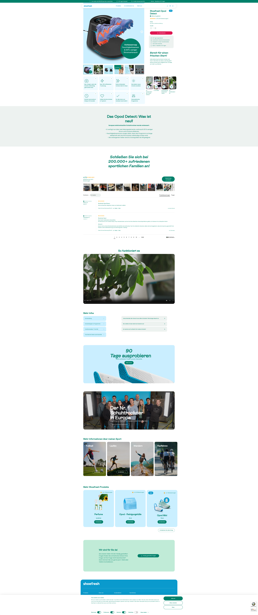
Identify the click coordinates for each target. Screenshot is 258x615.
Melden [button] (116, 208)
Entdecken (97, 472)
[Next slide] (141, 31)
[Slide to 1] (88, 69)
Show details (144, 612)
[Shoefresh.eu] (94, 6)
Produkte (118, 6)
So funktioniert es (129, 6)
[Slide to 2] (98, 69)
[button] (87, 187)
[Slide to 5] (129, 69)
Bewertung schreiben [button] (168, 179)
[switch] (112, 612)
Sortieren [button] (85, 195)
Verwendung (88, 318)
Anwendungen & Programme (92, 324)
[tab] (164, 195)
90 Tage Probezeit (123, 1)
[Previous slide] (85, 31)
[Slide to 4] (119, 69)
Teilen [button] (119, 208)
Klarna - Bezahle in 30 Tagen (158, 1)
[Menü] (256, 602)
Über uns (139, 6)
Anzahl (151, 25)
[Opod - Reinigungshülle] (130, 503)
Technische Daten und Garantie (93, 334)
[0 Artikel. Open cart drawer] (172, 6)
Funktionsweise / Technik (91, 329)
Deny (173, 607)
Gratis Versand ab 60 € (139, 1)
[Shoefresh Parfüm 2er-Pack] (98, 503)
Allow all (173, 598)
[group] (90, 177)
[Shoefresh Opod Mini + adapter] (162, 504)
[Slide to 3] (108, 69)
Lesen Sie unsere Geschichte (120, 424)
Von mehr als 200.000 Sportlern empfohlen (102, 1)
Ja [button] (113, 208)
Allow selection (173, 602)
